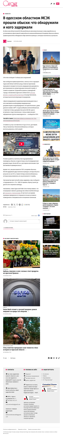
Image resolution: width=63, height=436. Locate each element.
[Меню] (54, 4)
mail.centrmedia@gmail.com (13, 404)
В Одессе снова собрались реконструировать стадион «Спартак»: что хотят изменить (50, 206)
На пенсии (46, 374)
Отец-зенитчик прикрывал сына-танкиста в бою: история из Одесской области (20, 349)
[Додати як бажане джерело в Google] (27, 205)
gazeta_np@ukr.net (30, 380)
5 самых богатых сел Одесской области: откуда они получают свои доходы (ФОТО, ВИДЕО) (50, 92)
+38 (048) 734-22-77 (12, 400)
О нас (5, 358)
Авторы (12, 358)
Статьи (7, 269)
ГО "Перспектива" (47, 380)
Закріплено (51, 4)
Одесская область (6, 345)
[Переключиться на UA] (57, 4)
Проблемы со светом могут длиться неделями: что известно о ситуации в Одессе (50, 182)
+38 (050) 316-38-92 (30, 378)
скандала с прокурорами (13, 193)
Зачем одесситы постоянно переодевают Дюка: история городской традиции (51, 112)
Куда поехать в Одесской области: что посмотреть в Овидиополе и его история (50, 67)
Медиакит (28, 374)
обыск (14, 206)
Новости (7, 14)
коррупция (10, 206)
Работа (45, 376)
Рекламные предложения (32, 376)
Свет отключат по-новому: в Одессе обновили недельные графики (50, 223)
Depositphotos (46, 378)
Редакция (9, 41)
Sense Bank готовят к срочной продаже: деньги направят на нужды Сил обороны (20, 310)
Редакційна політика (22, 429)
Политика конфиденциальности (9, 429)
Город (4, 269)
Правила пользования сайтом (34, 429)
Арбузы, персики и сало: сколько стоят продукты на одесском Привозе (20, 272)
